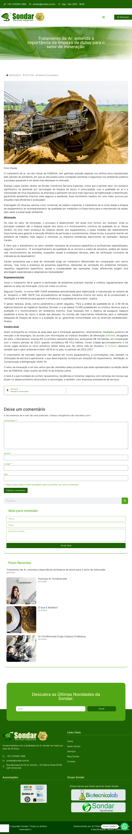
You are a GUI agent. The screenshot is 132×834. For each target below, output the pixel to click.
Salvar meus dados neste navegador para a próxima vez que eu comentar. (42, 485)
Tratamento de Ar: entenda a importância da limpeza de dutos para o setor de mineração (56, 569)
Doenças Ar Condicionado (52, 578)
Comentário (10, 421)
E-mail (8, 464)
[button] (103, 17)
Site (6, 474)
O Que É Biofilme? (48, 607)
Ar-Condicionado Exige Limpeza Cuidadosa (62, 636)
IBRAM (110, 335)
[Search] (125, 501)
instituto (112, 346)
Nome (7, 453)
